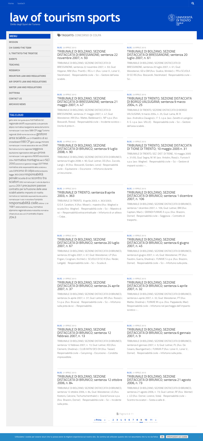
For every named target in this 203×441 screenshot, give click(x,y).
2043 (12, 217)
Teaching (14, 64)
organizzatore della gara (28, 153)
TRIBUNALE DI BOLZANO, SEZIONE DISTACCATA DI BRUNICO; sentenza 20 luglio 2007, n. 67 (88, 243)
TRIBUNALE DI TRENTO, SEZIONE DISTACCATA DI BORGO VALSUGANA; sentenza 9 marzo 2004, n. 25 (159, 101)
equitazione (13, 153)
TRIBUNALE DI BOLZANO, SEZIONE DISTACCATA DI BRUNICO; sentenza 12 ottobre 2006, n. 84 (89, 380)
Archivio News (17, 104)
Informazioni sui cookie (177, 437)
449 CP (25, 214)
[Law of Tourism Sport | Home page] (65, 19)
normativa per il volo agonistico (21, 156)
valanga (38, 142)
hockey (30, 207)
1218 (46, 203)
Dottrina (14, 93)
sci (47, 159)
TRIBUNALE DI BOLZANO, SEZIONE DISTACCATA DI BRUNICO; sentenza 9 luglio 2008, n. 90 (87, 149)
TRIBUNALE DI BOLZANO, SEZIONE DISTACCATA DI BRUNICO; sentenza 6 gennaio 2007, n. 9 (159, 333)
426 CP (28, 138)
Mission (13, 42)
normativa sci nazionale (18, 196)
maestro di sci (40, 138)
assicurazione (21, 207)
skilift (21, 123)
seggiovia (37, 148)
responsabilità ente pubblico (38, 196)
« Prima (97, 420)
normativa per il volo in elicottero (21, 200)
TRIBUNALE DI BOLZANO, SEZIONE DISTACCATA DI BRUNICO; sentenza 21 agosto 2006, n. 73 (159, 380)
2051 (19, 185)
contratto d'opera (35, 214)
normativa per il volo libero (19, 131)
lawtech (21, 3)
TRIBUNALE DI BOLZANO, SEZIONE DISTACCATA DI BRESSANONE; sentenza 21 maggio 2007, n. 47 (87, 101)
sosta (36, 171)
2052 (21, 182)
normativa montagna (26, 160)
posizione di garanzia (23, 164)
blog (59, 47)
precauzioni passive (34, 185)
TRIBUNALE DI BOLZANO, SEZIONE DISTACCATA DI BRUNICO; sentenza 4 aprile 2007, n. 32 (157, 286)
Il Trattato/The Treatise (23, 53)
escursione (44, 156)
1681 (12, 206)
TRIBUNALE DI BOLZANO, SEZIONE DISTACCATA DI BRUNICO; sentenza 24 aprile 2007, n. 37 (88, 286)
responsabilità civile (23, 203)
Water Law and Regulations (25, 87)
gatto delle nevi (15, 120)
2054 (11, 160)
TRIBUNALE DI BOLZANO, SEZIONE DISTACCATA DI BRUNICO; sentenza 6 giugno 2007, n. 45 (158, 243)
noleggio (35, 164)
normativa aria (15, 167)
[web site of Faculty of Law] (180, 24)
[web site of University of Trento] (180, 18)
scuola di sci (24, 178)
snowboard (14, 141)
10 (146, 420)
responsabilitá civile (33, 124)
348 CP (42, 160)
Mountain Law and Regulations (27, 76)
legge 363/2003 (16, 174)
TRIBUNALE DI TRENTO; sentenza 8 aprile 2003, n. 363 (86, 194)
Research (14, 70)
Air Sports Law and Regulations (28, 81)
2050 (12, 163)
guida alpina (25, 120)
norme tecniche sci (29, 134)
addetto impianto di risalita (30, 192)
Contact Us (15, 98)
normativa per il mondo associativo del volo (25, 145)
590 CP (25, 142)
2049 (19, 134)
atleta (29, 210)
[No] (199, 437)
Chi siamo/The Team (20, 47)
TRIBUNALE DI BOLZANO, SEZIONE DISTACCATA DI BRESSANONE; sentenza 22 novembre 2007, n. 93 (87, 54)
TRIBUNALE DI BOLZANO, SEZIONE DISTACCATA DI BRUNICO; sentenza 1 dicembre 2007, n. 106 (160, 196)
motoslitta (36, 210)
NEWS (36, 156)
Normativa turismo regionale (20, 149)
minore (45, 141)
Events (13, 59)
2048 (45, 145)
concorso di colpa (23, 170)
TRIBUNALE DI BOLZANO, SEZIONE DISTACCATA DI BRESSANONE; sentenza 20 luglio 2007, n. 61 (157, 54)
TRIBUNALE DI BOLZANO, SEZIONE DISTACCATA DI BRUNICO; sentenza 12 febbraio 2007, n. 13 (84, 333)
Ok (162, 437)
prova (41, 152)
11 (151, 420)
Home (11, 3)
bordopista (43, 171)
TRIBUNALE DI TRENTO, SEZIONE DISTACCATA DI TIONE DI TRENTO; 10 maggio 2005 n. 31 (159, 147)
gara (32, 142)
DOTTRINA (43, 164)
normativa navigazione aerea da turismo (32, 127)
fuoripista (38, 199)
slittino (41, 203)
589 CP (33, 130)
